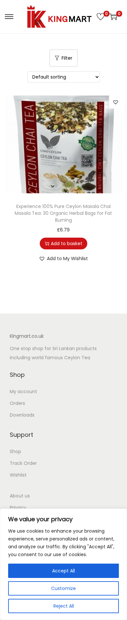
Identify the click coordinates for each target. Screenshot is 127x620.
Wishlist (18, 475)
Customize (63, 588)
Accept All (63, 571)
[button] (115, 102)
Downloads (22, 415)
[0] (101, 17)
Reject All (63, 606)
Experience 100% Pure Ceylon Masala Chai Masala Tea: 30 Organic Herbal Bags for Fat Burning (63, 213)
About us (20, 496)
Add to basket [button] (66, 243)
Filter (67, 58)
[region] (63, 564)
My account (23, 391)
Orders (17, 403)
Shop (15, 451)
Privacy (18, 507)
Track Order (23, 463)
